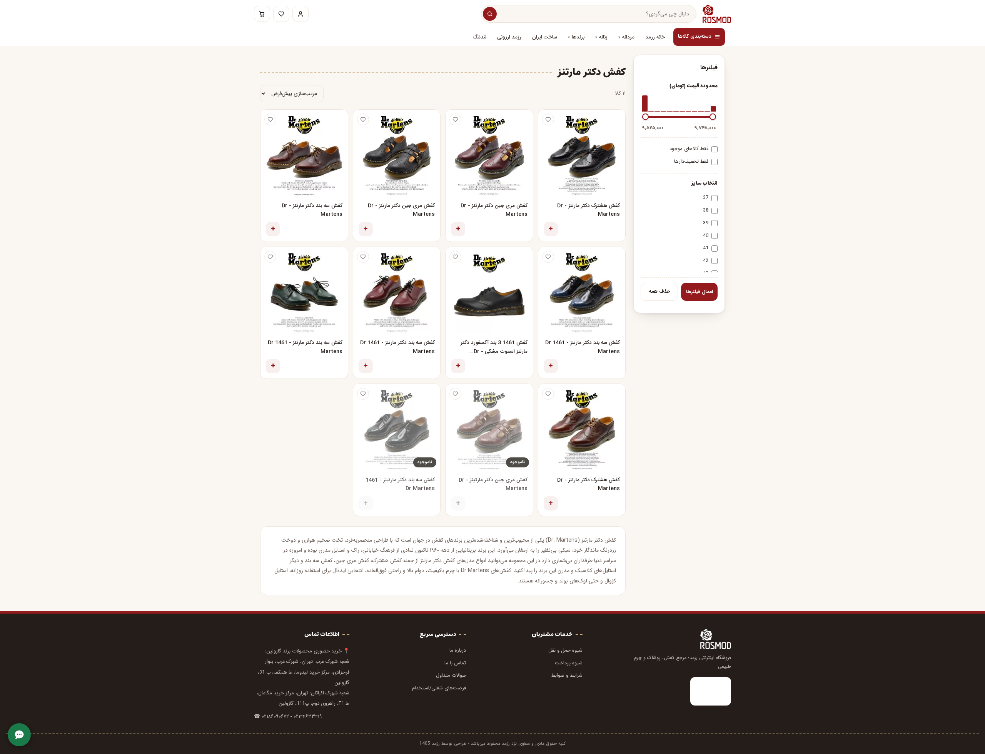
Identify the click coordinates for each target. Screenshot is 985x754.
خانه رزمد (655, 37)
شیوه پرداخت (569, 663)
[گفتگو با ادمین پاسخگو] (19, 734)
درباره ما (457, 650)
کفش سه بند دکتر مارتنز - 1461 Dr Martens (582, 347)
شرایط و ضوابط (567, 675)
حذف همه (659, 291)
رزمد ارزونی (509, 37)
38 (705, 210)
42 (705, 261)
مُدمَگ (479, 37)
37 (705, 198)
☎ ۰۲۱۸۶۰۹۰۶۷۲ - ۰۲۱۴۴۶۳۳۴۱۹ (288, 716)
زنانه (603, 37)
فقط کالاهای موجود (688, 149)
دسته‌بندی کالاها (694, 36)
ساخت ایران (544, 37)
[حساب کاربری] (300, 14)
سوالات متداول (451, 675)
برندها (578, 37)
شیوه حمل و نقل (565, 650)
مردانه (628, 37)
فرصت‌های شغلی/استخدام (439, 688)
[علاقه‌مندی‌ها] (281, 14)
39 (705, 223)
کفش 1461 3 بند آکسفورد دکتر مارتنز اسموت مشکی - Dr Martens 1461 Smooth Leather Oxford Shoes (494, 347)
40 (705, 236)
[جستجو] (490, 14)
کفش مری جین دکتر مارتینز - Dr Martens (493, 484)
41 (705, 248)
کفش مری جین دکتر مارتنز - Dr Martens (494, 210)
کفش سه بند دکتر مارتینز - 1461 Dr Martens (400, 484)
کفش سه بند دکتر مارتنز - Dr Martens (312, 210)
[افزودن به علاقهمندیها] (548, 119)
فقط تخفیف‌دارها (691, 161)
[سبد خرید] (262, 14)
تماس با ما (455, 663)
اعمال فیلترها (699, 292)
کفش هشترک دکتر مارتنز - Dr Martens (588, 210)
